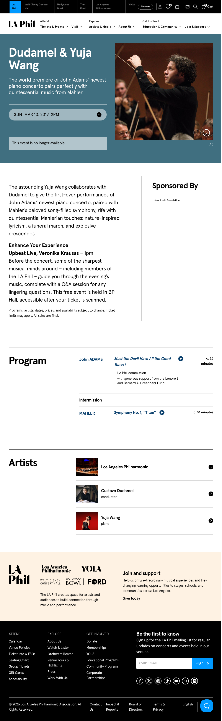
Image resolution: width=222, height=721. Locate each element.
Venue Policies (19, 648)
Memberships (96, 648)
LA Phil (14, 6)
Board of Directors (136, 707)
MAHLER (87, 413)
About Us (54, 641)
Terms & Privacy (159, 707)
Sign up (202, 663)
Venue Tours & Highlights (58, 663)
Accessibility (18, 679)
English (188, 704)
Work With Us (57, 678)
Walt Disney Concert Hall (36, 6)
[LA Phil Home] (22, 23)
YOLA (132, 4)
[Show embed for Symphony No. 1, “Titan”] (162, 412)
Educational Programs (103, 660)
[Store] (178, 6)
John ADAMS (91, 360)
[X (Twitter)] (148, 681)
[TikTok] (167, 681)
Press (51, 672)
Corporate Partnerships (96, 675)
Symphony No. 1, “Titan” (135, 413)
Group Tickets (19, 666)
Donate (145, 6)
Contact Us (96, 707)
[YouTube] (176, 681)
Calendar (15, 641)
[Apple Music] (194, 681)
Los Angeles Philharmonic (103, 6)
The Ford (83, 6)
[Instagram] (158, 681)
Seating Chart (19, 660)
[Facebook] (139, 681)
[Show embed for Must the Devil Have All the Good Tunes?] (180, 358)
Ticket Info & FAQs (22, 654)
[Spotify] (185, 681)
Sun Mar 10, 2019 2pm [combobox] (36, 114)
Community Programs (103, 666)
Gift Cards (16, 673)
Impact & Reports (112, 707)
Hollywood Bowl (63, 6)
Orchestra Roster (60, 654)
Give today (131, 599)
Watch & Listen (58, 648)
